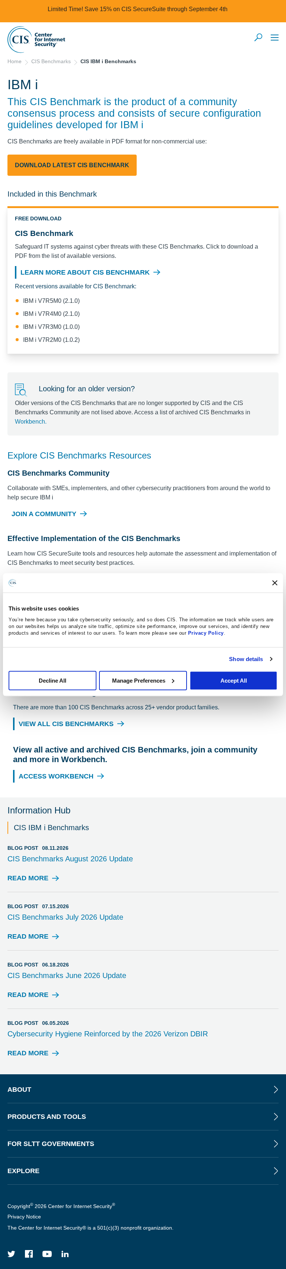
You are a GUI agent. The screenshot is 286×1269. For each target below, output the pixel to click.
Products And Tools (46, 1116)
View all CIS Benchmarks (66, 724)
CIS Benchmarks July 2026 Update (65, 917)
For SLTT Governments (50, 1143)
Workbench (30, 421)
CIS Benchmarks (51, 61)
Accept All (233, 680)
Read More (27, 880)
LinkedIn (65, 1254)
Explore (23, 1171)
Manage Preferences (138, 680)
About (19, 1089)
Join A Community (44, 514)
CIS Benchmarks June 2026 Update (66, 975)
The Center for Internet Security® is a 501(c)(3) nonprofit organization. (91, 1228)
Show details (246, 659)
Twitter (11, 1254)
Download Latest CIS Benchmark (72, 165)
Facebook (29, 1254)
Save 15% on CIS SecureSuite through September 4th (156, 9)
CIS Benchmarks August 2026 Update (70, 859)
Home (14, 61)
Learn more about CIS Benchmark (85, 272)
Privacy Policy (206, 632)
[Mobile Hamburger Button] (275, 37)
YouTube (47, 1254)
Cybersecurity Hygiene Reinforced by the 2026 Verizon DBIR (107, 1034)
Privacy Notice (24, 1217)
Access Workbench (56, 776)
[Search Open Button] (258, 37)
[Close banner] (274, 582)
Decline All (52, 680)
